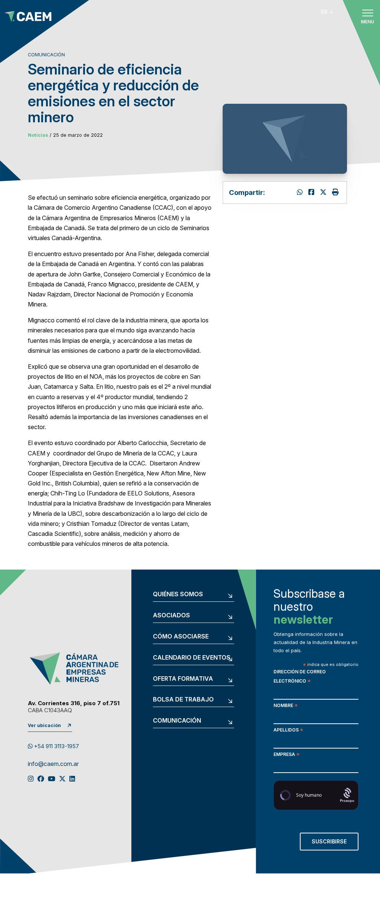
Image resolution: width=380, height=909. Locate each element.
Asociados (171, 615)
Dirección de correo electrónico (299, 677)
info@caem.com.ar (53, 764)
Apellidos (288, 730)
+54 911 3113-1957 (56, 746)
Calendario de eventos (191, 657)
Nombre (285, 706)
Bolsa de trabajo (183, 699)
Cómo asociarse (181, 636)
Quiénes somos (178, 594)
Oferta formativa (183, 679)
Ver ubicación (44, 725)
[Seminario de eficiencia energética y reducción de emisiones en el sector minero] (324, 192)
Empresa (286, 755)
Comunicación (177, 720)
